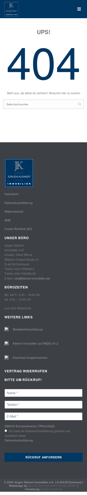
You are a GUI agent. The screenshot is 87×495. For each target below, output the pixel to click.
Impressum (11, 194)
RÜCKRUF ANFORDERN (43, 457)
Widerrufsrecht (13, 211)
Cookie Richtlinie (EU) (18, 229)
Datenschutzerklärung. (19, 440)
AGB (7, 220)
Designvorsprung (51, 489)
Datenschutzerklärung (18, 203)
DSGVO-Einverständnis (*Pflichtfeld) (30, 426)
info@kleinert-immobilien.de (32, 278)
